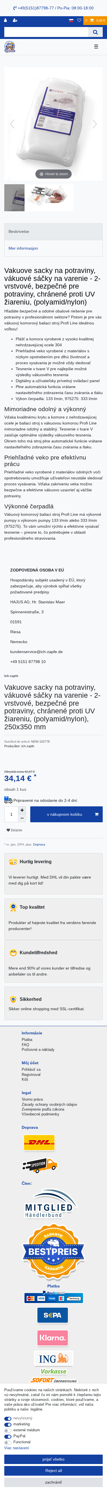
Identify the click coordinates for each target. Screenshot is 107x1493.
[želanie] (79, 20)
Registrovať (31, 1074)
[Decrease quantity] (22, 818)
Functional (22, 1442)
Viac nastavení (16, 1448)
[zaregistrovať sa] (16, 20)
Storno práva (32, 1099)
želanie (16, 830)
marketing (21, 1424)
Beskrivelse (19, 231)
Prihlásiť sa (31, 1069)
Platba (27, 1040)
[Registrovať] (6, 20)
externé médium (26, 1430)
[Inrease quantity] (22, 810)
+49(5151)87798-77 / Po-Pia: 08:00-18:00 (55, 8)
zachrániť (53, 1482)
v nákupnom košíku (64, 814)
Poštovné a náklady (38, 1049)
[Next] (94, 124)
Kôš (25, 1079)
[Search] (95, 32)
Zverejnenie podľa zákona (43, 1109)
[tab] (53, 231)
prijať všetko (53, 1459)
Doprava (38, 844)
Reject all (53, 1470)
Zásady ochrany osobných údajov (49, 1104)
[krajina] (71, 20)
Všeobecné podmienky (40, 1114)
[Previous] (12, 124)
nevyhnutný (23, 1418)
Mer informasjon (23, 248)
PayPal (19, 1436)
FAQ (25, 1045)
